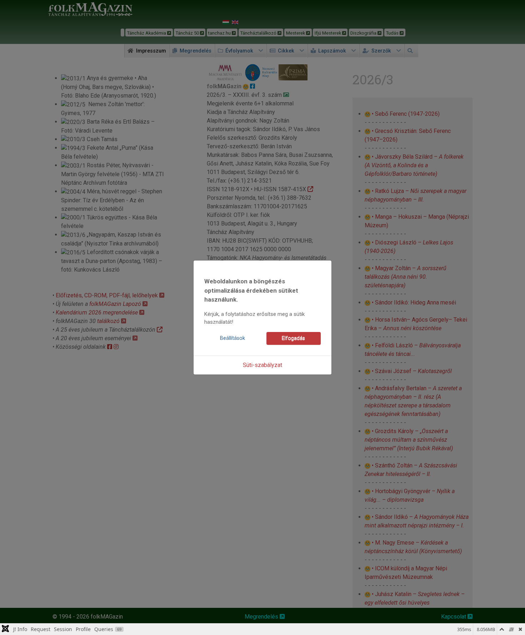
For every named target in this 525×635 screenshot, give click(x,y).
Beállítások (232, 338)
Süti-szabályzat (262, 365)
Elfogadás (293, 338)
